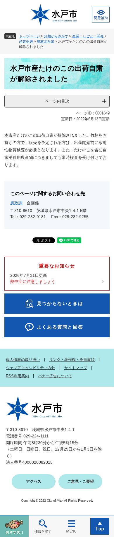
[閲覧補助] (101, 14)
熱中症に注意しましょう (32, 281)
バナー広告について (55, 376)
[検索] (43, 526)
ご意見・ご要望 (80, 481)
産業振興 (26, 41)
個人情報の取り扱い (23, 360)
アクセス (33, 481)
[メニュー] (71, 526)
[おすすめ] (14, 526)
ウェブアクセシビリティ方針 (30, 368)
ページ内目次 (57, 101)
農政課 (16, 203)
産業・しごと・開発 (88, 36)
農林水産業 (45, 41)
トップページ (29, 36)
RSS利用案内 (17, 376)
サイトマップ (75, 368)
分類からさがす (56, 36)
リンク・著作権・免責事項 (72, 360)
